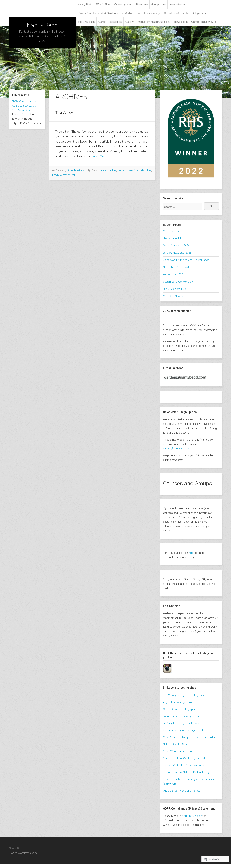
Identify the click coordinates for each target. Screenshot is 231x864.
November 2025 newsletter (178, 267)
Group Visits (158, 4)
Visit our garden (123, 4)
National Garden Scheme (177, 744)
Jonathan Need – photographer (181, 716)
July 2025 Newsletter (175, 288)
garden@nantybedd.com (177, 448)
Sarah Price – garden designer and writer (186, 730)
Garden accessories (110, 21)
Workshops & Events (176, 13)
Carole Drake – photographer (179, 709)
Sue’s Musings (86, 21)
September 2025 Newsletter (178, 281)
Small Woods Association (178, 751)
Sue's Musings (75, 170)
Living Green (199, 13)
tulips (148, 170)
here (191, 552)
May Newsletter (171, 231)
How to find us (177, 4)
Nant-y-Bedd (85, 4)
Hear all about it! (172, 238)
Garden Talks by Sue (203, 21)
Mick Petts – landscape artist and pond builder (189, 737)
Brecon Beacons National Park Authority (186, 772)
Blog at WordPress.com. (23, 853)
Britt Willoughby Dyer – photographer (184, 695)
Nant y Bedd (42, 25)
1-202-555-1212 (21, 110)
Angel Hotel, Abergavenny (177, 702)
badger (103, 170)
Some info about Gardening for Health (185, 758)
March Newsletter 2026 (176, 245)
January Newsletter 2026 (177, 252)
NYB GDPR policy (192, 816)
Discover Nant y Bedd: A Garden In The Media (105, 13)
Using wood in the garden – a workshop (186, 260)
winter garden (68, 175)
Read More (99, 156)
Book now (142, 4)
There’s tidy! (64, 112)
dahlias (112, 170)
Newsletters (181, 21)
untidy (55, 175)
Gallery (129, 21)
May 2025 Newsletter (175, 296)
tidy (142, 170)
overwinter (133, 170)
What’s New (103, 4)
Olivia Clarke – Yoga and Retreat (181, 790)
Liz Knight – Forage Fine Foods (181, 723)
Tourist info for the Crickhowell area (183, 765)
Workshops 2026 (173, 274)
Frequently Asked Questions (154, 21)
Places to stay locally (148, 13)
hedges (121, 170)
